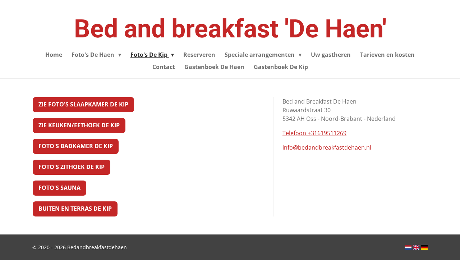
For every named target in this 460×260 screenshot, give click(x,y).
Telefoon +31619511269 (314, 133)
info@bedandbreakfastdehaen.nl (326, 147)
